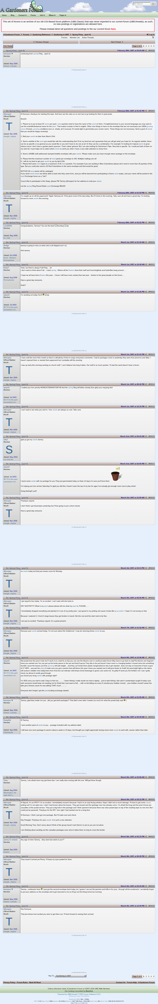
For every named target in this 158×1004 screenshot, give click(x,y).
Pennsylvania (9, 280)
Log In (152, 35)
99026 (152, 799)
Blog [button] (12, 15)
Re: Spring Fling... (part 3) (17, 111)
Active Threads (88, 37)
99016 (152, 436)
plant (54, 126)
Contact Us (120, 982)
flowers (71, 270)
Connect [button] (22, 15)
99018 (152, 498)
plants (141, 144)
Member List (75, 37)
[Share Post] (145, 50)
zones (23, 129)
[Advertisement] (79, 88)
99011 (152, 264)
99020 (152, 598)
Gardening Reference (41, 35)
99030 (152, 906)
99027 (152, 836)
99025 (152, 777)
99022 (152, 657)
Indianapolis (8, 732)
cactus (148, 803)
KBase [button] (51, 15)
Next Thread (116, 42)
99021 (152, 628)
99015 (152, 406)
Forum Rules (22, 982)
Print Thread (7, 46)
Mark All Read (35, 982)
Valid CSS (84, 1003)
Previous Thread (42, 42)
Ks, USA (7, 238)
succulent (120, 611)
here (113, 29)
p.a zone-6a (8, 459)
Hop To (51, 976)
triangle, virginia (10, 136)
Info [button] (41, 15)
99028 (152, 856)
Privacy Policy (9, 982)
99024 (152, 717)
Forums (26, 35)
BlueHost (89, 991)
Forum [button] (33, 15)
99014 (152, 384)
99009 (152, 222)
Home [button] (4, 15)
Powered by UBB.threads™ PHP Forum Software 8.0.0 (79, 994)
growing (150, 126)
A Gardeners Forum (11, 35)
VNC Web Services (102, 989)
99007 (152, 111)
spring (35, 54)
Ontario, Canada (10, 66)
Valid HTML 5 (75, 1003)
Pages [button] (62, 15)
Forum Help (132, 982)
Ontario (6, 852)
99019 (152, 568)
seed (59, 124)
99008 (152, 193)
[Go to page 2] (153, 46)
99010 (152, 242)
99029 (152, 886)
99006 (152, 50)
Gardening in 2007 (61, 35)
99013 (152, 354)
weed (32, 174)
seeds (47, 124)
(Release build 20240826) (79, 996)
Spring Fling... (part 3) (15, 51)
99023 (152, 697)
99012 (152, 292)
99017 (152, 464)
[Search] (153, 37)
